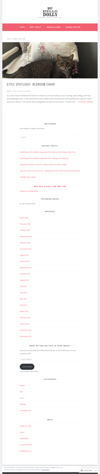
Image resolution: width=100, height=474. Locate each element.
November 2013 (26, 267)
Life (21, 392)
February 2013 (25, 317)
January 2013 (25, 324)
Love (21, 398)
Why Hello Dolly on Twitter (50, 186)
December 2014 (26, 249)
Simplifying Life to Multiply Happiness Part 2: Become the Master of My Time (47, 152)
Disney (22, 385)
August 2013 (24, 280)
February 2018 (25, 224)
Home (22, 27)
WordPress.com (26, 451)
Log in (22, 432)
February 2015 (25, 242)
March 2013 (24, 311)
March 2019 (24, 217)
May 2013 (23, 299)
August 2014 (24, 255)
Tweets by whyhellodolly (29, 191)
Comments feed (26, 445)
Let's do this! (27, 366)
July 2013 (23, 286)
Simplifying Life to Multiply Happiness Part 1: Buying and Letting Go (44, 158)
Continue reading (85, 101)
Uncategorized (25, 410)
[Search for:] (50, 137)
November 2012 (26, 336)
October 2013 (25, 274)
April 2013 (23, 305)
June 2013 (23, 292)
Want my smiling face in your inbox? (50, 346)
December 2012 (26, 330)
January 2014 (25, 261)
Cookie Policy (45, 470)
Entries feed (24, 438)
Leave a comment (24, 91)
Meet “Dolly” (35, 27)
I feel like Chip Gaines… (28, 177)
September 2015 (26, 236)
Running (23, 404)
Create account (25, 426)
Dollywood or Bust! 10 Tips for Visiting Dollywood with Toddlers (43, 164)
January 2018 (25, 230)
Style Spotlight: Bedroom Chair (31, 84)
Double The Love (73, 27)
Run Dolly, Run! (53, 27)
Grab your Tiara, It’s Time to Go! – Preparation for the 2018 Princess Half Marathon (50, 171)
